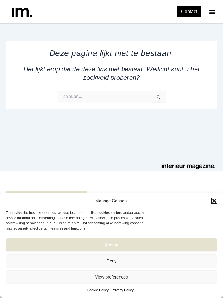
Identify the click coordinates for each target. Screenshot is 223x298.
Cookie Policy (98, 290)
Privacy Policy (123, 290)
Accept (111, 244)
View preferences (111, 276)
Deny (112, 260)
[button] (214, 201)
